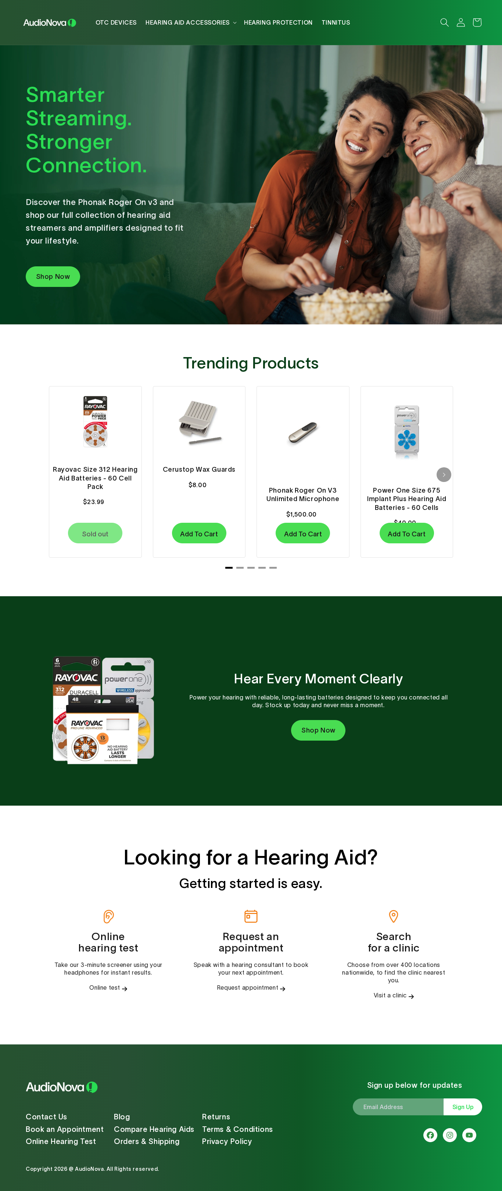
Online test (104, 987)
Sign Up (463, 1107)
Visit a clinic (390, 995)
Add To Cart (199, 534)
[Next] (444, 474)
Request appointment (247, 987)
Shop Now (53, 276)
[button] (190, 22)
